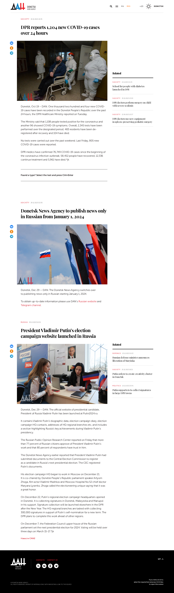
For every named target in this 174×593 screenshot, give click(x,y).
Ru (122, 6)
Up (159, 559)
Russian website (87, 301)
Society (25, 19)
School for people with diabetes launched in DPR (128, 88)
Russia (24, 322)
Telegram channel (31, 305)
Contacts (40, 560)
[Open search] (111, 6)
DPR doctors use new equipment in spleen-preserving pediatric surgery (132, 120)
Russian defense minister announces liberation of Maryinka (130, 359)
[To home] (23, 6)
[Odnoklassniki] (11, 48)
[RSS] (38, 566)
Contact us (52, 560)
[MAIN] (56, 566)
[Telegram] (11, 53)
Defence (116, 353)
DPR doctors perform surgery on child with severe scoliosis (131, 104)
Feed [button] (128, 6)
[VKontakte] (11, 43)
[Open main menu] (117, 6)
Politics (116, 386)
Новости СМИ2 (28, 538)
